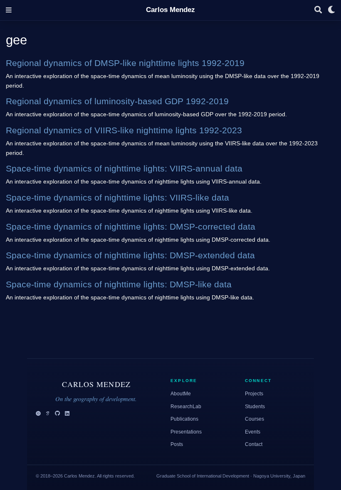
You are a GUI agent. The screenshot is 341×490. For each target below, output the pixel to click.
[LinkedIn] (67, 413)
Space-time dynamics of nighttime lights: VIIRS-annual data (124, 168)
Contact (253, 444)
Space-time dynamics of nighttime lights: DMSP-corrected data (130, 226)
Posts (176, 444)
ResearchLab (185, 406)
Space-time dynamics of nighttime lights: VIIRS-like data (117, 197)
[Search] (318, 10)
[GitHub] (57, 413)
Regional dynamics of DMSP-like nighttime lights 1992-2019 (125, 63)
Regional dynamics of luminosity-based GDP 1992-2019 (117, 101)
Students (255, 406)
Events (252, 432)
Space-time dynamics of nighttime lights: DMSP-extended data (130, 255)
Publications (184, 419)
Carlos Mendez (170, 10)
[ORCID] (38, 413)
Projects (254, 394)
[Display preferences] (331, 10)
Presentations (186, 432)
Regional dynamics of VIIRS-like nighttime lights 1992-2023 (124, 130)
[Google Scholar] (47, 413)
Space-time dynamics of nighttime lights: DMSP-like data (119, 284)
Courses (254, 419)
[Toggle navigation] (9, 10)
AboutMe (180, 394)
